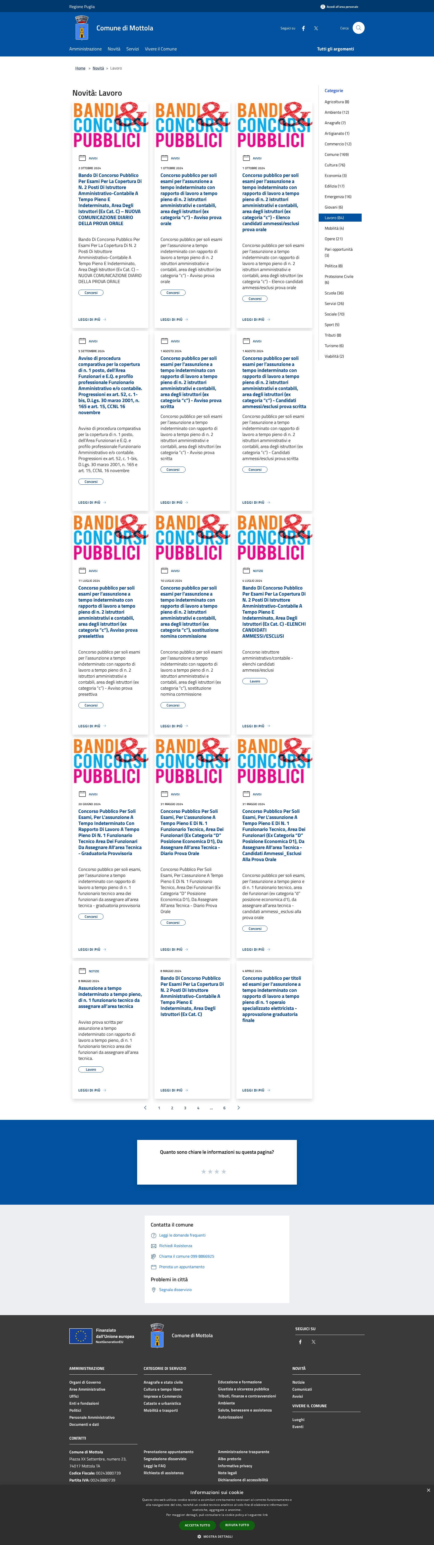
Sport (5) (332, 324)
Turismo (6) (334, 346)
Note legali (227, 1473)
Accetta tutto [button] (197, 1525)
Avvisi (93, 158)
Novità (98, 68)
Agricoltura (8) (337, 102)
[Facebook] (301, 27)
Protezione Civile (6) (339, 279)
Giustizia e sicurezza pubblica (243, 1389)
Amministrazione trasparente (243, 1452)
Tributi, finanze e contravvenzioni (247, 1396)
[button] (217, 1536)
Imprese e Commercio (163, 1396)
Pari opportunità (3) (339, 252)
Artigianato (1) (337, 133)
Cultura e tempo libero (163, 1389)
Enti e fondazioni (84, 1403)
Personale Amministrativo (92, 1417)
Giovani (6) (334, 207)
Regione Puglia (82, 7)
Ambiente (226, 1403)
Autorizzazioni (230, 1417)
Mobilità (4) (334, 228)
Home (80, 68)
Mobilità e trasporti (161, 1410)
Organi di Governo (85, 1382)
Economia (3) (336, 175)
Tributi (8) (333, 335)
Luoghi (298, 1420)
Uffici (74, 1396)
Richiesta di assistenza (164, 1473)
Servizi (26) (334, 303)
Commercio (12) (338, 144)
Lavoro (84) (334, 218)
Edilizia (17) (334, 186)
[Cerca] (359, 28)
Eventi (297, 1427)
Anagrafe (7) (335, 123)
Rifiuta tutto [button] (237, 1525)
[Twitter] (314, 27)
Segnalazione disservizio (165, 1459)
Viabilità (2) (334, 356)
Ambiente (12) (337, 112)
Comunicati (302, 1389)
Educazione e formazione (240, 1382)
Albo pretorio (229, 1459)
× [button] (428, 1490)
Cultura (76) (335, 165)
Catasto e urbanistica (162, 1403)
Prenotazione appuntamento (169, 1452)
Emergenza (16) (338, 197)
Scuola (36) (334, 293)
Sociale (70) (334, 314)
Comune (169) (337, 154)
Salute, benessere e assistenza (245, 1410)
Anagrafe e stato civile (163, 1382)
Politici (75, 1410)
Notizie (258, 570)
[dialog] (217, 1515)
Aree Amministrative (87, 1389)
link (265, 1515)
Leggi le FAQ (155, 1466)
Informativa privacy (235, 1466)
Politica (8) (334, 266)
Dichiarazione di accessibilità (243, 1480)
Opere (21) (334, 239)
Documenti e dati (84, 1424)
